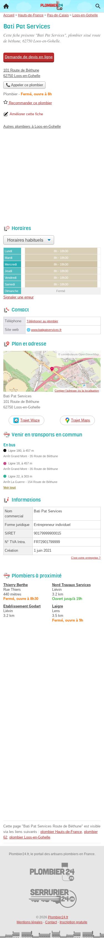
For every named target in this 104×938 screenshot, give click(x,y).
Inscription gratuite (73, 922)
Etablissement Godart (21, 606)
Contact (51, 922)
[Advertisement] (52, 767)
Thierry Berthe (15, 585)
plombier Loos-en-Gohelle (29, 837)
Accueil (6, 6)
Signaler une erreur (18, 297)
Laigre (57, 606)
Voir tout (9, 487)
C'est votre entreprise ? (86, 557)
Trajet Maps (80, 420)
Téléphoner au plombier (42, 321)
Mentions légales (29, 922)
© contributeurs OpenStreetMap (78, 354)
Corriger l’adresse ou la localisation (77, 390)
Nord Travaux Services (71, 585)
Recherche (98, 6)
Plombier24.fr (58, 917)
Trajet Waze (30, 420)
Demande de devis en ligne (29, 57)
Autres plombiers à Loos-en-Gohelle (32, 126)
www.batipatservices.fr (46, 329)
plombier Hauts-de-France (61, 832)
